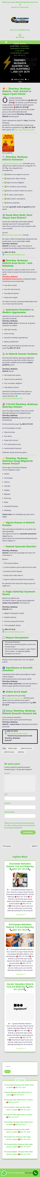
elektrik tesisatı (9, 752)
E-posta (7, 803)
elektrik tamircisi (26, 748)
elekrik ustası (12, 748)
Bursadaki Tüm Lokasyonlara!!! (20, 7)
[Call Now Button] (35, 1173)
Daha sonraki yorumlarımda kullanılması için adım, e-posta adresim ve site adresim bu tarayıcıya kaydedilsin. (19, 825)
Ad (6, 794)
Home (16, 44)
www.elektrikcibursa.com (24, 130)
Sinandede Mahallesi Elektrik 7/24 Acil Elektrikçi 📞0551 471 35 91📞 (20, 866)
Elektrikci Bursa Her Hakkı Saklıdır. (20, 1173)
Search (7, 1071)
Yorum (7, 773)
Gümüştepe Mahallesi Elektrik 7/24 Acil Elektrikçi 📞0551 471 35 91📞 (20, 927)
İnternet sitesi (9, 812)
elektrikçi (21, 752)
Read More (20, 914)
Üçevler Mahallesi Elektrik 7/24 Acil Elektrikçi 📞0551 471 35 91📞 (20, 987)
